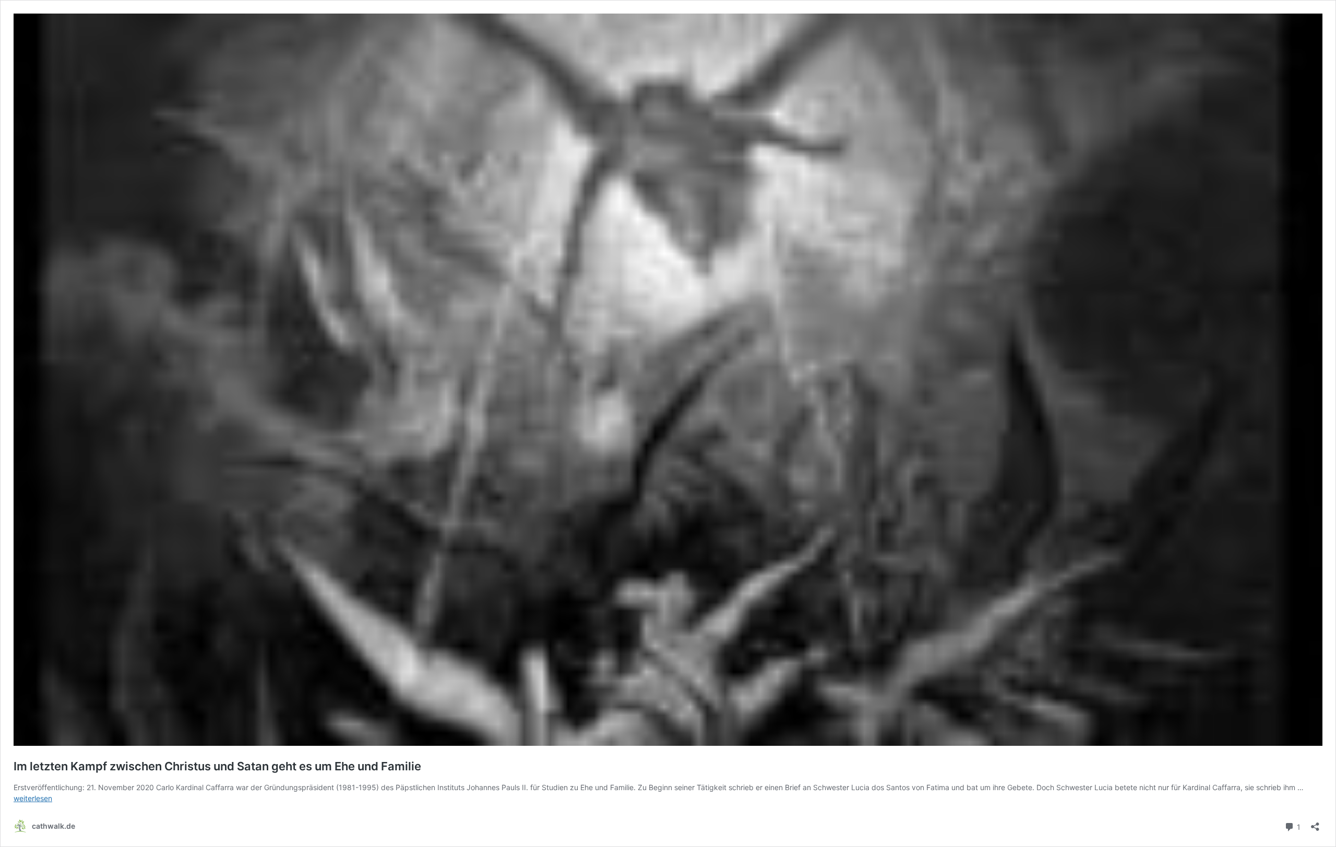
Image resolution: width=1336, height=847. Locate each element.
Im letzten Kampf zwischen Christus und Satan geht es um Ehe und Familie (217, 766)
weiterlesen (33, 798)
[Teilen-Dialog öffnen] (1315, 823)
